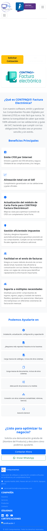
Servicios (4, 500)
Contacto (4, 506)
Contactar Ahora (23, 451)
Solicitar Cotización (12, 59)
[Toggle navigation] (43, 7)
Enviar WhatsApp (25, 457)
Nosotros (4, 497)
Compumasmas (12, 470)
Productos (5, 503)
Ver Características (35, 59)
